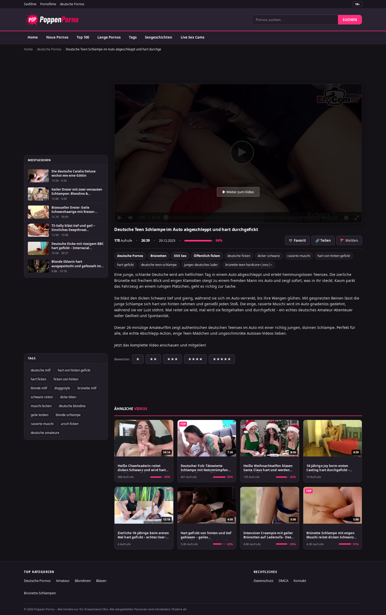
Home (33, 37)
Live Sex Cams (192, 37)
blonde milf (39, 388)
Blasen (101, 580)
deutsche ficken (238, 256)
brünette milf (86, 388)
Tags (133, 37)
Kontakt (300, 580)
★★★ (172, 359)
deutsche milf (40, 370)
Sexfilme (30, 4)
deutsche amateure (45, 432)
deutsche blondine (72, 406)
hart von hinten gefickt (333, 256)
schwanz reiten (42, 397)
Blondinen (83, 580)
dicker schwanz (269, 256)
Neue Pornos (57, 37)
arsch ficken (70, 424)
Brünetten (158, 256)
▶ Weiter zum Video (238, 192)
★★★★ (195, 359)
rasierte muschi (298, 256)
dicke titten (68, 397)
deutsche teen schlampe (159, 264)
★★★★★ (222, 359)
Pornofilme (48, 4)
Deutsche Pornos (37, 580)
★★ (153, 359)
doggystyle (62, 388)
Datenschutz (263, 580)
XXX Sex (180, 256)
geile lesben (39, 415)
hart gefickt (125, 264)
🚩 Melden (349, 240)
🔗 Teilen (323, 240)
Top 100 (83, 37)
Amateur (63, 580)
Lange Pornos (109, 37)
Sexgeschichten (158, 37)
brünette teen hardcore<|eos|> (248, 264)
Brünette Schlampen (40, 593)
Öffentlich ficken (207, 256)
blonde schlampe (68, 415)
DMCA (283, 580)
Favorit (297, 240)
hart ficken (38, 379)
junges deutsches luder (201, 264)
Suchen (350, 19)
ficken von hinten (66, 379)
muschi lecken (41, 406)
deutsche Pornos (72, 4)
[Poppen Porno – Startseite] (52, 19)
